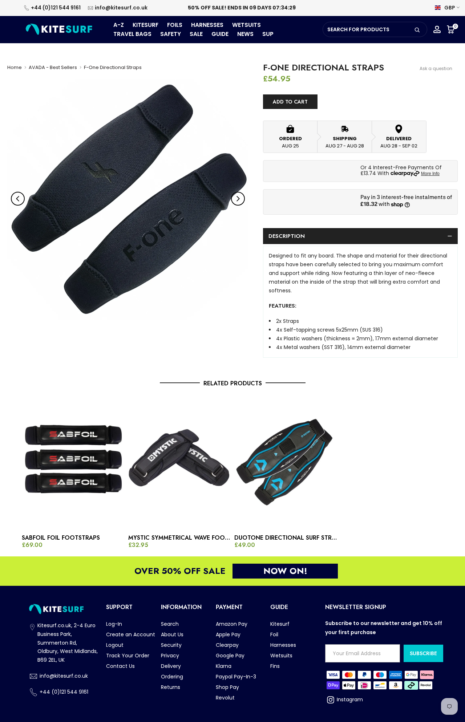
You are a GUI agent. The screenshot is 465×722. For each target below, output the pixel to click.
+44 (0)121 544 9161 (56, 7)
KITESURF (145, 25)
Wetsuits (281, 655)
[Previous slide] (18, 199)
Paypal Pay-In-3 (236, 676)
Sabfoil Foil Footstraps (61, 538)
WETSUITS (246, 25)
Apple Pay (228, 634)
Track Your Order (127, 655)
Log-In (114, 624)
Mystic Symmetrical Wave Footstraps (179, 538)
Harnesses (283, 645)
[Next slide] (238, 199)
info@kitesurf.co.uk (121, 7)
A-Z (118, 25)
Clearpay (227, 645)
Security (171, 645)
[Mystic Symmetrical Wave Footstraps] (179, 463)
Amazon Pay (231, 624)
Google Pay (230, 655)
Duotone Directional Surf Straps (285, 538)
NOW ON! (285, 570)
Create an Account (130, 634)
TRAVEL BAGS (132, 34)
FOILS (174, 25)
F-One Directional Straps (113, 67)
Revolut (225, 697)
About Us (172, 634)
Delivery (171, 666)
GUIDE (220, 34)
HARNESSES (207, 25)
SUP (268, 34)
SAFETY (170, 34)
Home (14, 67)
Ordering (172, 676)
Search (170, 624)
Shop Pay (227, 687)
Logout (115, 645)
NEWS (245, 34)
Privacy (170, 655)
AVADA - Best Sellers (53, 67)
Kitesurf (280, 624)
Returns (170, 687)
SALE (196, 34)
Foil (274, 634)
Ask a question (436, 68)
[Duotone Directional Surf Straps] (285, 463)
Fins (275, 666)
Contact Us (120, 666)
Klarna (223, 666)
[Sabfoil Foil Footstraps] (73, 463)
